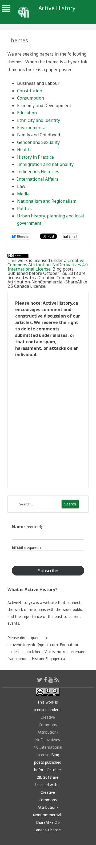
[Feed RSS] (56, 679)
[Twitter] (39, 679)
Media (23, 194)
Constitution (29, 91)
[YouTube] (50, 679)
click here (35, 651)
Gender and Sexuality (38, 142)
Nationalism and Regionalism (46, 201)
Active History (56, 8)
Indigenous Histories (38, 171)
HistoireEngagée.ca (48, 658)
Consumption (30, 98)
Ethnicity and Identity (38, 120)
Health (24, 149)
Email (26, 547)
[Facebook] (45, 679)
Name (27, 527)
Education (27, 113)
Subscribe (48, 571)
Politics (24, 209)
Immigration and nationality (45, 164)
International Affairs (37, 179)
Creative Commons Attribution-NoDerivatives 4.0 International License (47, 264)
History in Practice (35, 157)
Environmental (32, 127)
